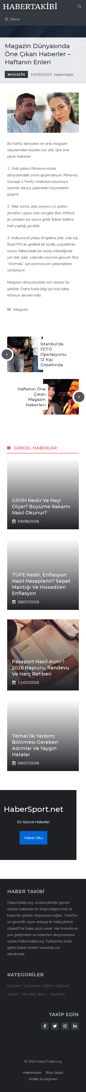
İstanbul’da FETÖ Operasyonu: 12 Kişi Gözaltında (53, 354)
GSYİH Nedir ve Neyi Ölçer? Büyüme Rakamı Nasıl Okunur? (41, 507)
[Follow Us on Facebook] (45, 1026)
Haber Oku (33, 837)
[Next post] (79, 397)
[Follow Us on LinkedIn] (75, 1026)
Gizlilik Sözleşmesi (43, 1079)
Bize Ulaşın (54, 1072)
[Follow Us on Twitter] (55, 1026)
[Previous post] (7, 354)
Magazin (16, 74)
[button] (79, 6)
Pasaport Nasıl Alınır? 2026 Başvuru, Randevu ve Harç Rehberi (40, 668)
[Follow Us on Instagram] (65, 1026)
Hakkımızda (32, 1072)
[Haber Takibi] (30, 6)
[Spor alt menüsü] (47, 994)
